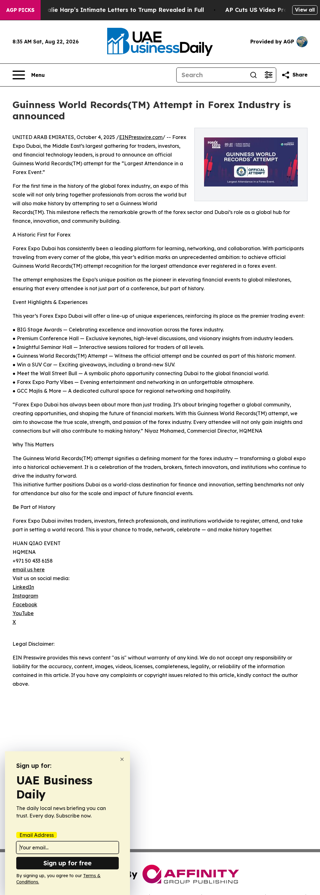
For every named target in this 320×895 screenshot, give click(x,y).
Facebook (24, 604)
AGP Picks (20, 10)
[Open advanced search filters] (268, 75)
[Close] (122, 759)
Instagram (25, 596)
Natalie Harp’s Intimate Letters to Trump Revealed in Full (120, 9)
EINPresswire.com (140, 137)
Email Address (36, 835)
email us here (28, 569)
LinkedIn (23, 587)
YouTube (23, 613)
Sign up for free (67, 863)
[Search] (253, 75)
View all (305, 10)
